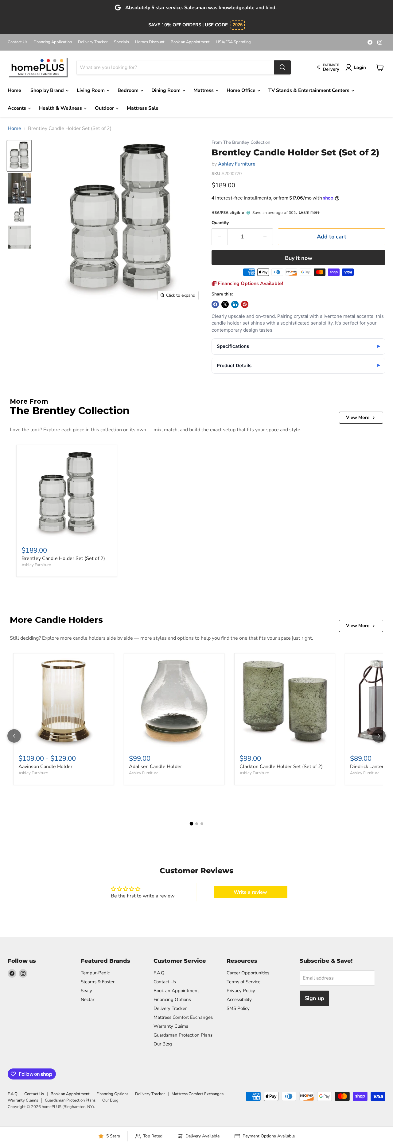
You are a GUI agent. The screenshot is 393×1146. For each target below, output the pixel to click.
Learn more (309, 213)
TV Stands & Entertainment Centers (309, 90)
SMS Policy (238, 1008)
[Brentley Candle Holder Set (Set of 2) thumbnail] (19, 155)
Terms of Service (243, 982)
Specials (121, 42)
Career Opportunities (248, 973)
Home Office (242, 90)
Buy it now (298, 258)
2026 (238, 24)
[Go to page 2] (196, 823)
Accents (17, 108)
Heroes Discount (150, 42)
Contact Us (17, 42)
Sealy (86, 991)
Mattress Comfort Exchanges (183, 1017)
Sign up (314, 998)
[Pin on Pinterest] (244, 304)
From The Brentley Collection (241, 142)
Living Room (91, 90)
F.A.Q (159, 973)
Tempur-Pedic (95, 973)
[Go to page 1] (191, 823)
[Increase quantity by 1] (265, 236)
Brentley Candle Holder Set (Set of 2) (63, 558)
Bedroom (129, 90)
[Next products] (379, 736)
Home (14, 90)
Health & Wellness (61, 108)
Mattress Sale (142, 108)
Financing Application (52, 42)
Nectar (87, 999)
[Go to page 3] (201, 823)
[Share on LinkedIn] (235, 304)
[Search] (282, 67)
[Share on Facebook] (215, 304)
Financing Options (172, 999)
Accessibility (239, 999)
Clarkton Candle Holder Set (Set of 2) (281, 766)
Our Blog (163, 1044)
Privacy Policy (241, 991)
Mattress (204, 90)
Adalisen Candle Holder (155, 766)
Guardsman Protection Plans (183, 1035)
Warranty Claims (171, 1026)
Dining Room (166, 90)
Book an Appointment (190, 42)
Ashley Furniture (236, 164)
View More (357, 417)
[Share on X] (225, 304)
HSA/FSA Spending (233, 42)
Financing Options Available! (249, 283)
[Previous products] (14, 736)
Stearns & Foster (98, 982)
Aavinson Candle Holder (45, 766)
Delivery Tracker (93, 42)
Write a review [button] (250, 892)
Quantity (220, 222)
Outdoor (105, 108)
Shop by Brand (47, 90)
